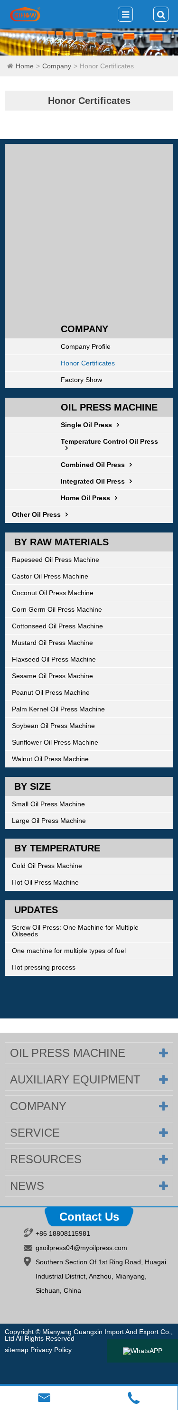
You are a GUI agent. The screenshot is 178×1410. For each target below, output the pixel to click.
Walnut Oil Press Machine (50, 759)
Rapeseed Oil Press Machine (55, 559)
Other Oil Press (36, 514)
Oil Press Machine (109, 407)
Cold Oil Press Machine (47, 865)
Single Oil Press (86, 425)
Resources (46, 1159)
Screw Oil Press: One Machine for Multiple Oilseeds (75, 931)
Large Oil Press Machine (49, 820)
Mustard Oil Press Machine (52, 642)
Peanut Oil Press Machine (51, 692)
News (27, 1185)
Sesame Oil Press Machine (52, 676)
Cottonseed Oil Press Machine (57, 626)
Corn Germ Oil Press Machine (57, 609)
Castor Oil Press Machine (50, 576)
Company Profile (86, 346)
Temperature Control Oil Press (109, 441)
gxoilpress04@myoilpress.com (81, 1247)
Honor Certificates (107, 66)
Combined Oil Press (93, 464)
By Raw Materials (61, 542)
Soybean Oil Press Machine (53, 725)
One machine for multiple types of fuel (69, 950)
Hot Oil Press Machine (45, 882)
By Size (32, 786)
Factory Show (81, 379)
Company (56, 66)
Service (35, 1132)
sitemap (16, 1350)
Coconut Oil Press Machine (53, 593)
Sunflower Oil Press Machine (55, 742)
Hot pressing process (43, 967)
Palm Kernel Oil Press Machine (58, 709)
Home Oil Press (85, 498)
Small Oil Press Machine (48, 804)
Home (25, 66)
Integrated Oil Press (93, 481)
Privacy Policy (51, 1350)
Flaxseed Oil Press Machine (54, 659)
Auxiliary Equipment (75, 1079)
